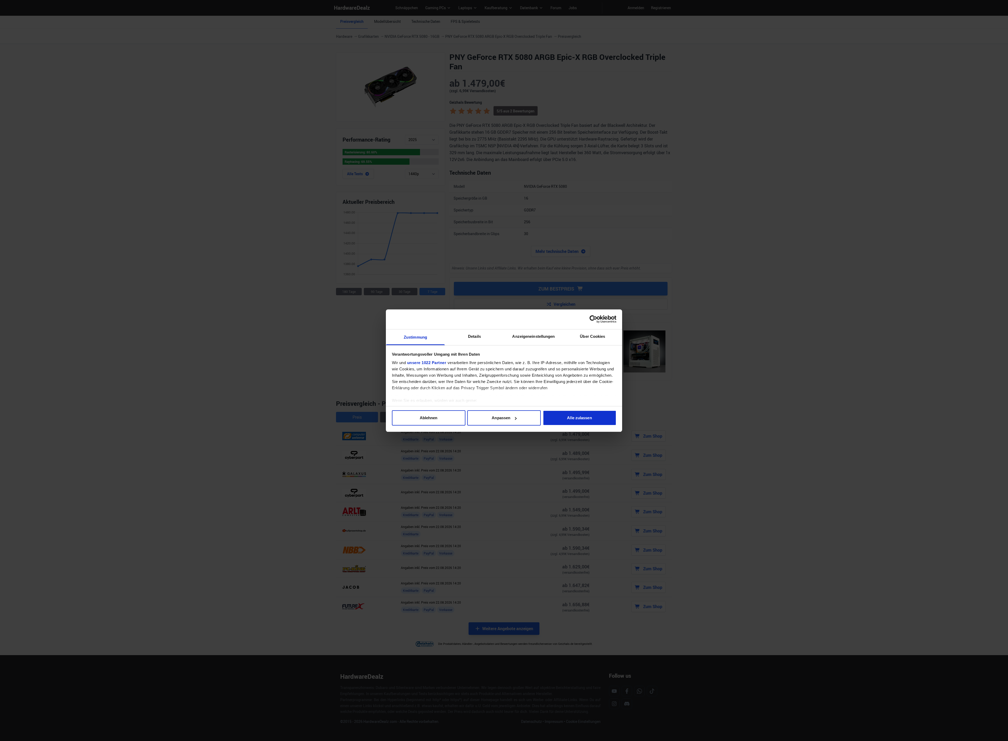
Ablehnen (429, 418)
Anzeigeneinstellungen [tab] (533, 336)
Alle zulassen (579, 418)
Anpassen (501, 418)
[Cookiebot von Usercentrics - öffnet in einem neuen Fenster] (593, 319)
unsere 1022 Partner (427, 362)
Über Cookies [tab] (592, 336)
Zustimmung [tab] (415, 337)
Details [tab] (474, 336)
